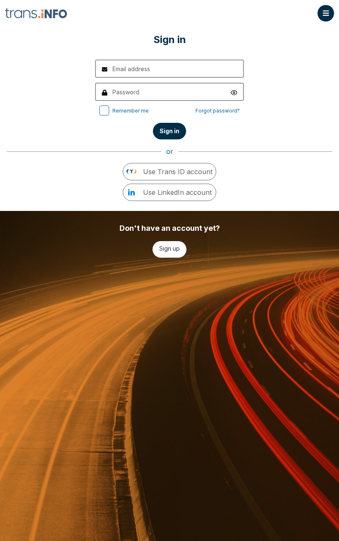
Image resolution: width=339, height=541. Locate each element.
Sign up (169, 248)
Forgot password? (218, 111)
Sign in (169, 130)
